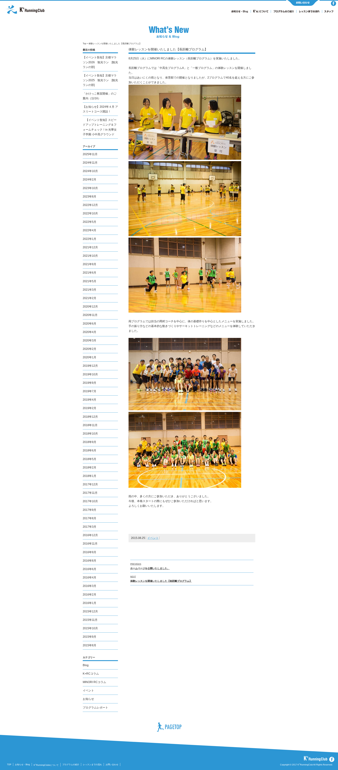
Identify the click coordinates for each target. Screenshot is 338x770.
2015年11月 (90, 619)
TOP (9, 764)
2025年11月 (90, 154)
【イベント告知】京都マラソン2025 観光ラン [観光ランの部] (100, 80)
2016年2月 (89, 594)
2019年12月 (90, 365)
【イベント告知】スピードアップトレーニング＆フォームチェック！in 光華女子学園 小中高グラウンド (100, 127)
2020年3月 (89, 340)
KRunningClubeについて (46, 765)
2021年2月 (89, 298)
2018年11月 (90, 425)
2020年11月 (90, 314)
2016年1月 (89, 602)
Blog (86, 665)
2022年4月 (89, 230)
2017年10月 (90, 501)
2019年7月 (89, 391)
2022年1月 (89, 238)
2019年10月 (90, 374)
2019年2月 (89, 408)
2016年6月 (89, 569)
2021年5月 (89, 281)
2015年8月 (89, 645)
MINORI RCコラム (94, 682)
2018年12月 (90, 416)
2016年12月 (90, 535)
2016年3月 (89, 585)
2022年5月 (89, 221)
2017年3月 (89, 526)
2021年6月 (89, 272)
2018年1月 (89, 475)
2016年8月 (89, 560)
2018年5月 (89, 459)
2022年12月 (90, 204)
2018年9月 (89, 442)
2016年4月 (89, 577)
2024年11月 (90, 162)
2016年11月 (90, 543)
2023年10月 (90, 188)
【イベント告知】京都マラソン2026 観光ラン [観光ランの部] (100, 62)
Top (84, 43)
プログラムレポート (95, 707)
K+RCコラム (91, 673)
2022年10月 (90, 213)
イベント (153, 537)
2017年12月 (90, 484)
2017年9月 (89, 509)
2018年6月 (89, 450)
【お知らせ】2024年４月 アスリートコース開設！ (100, 109)
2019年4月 (89, 399)
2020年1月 (89, 357)
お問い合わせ (112, 764)
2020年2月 (89, 348)
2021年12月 (90, 247)
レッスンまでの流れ (92, 764)
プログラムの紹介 (70, 764)
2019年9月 (89, 382)
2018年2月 (89, 467)
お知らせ (88, 698)
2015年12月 (90, 611)
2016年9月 (89, 552)
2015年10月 (90, 628)
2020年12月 (90, 306)
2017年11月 (90, 492)
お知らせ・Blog (22, 764)
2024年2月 (89, 179)
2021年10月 (90, 255)
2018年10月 (90, 433)
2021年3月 (89, 289)
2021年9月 (89, 264)
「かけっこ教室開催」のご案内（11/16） (100, 96)
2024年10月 (90, 171)
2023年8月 (89, 196)
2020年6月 (89, 323)
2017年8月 (89, 518)
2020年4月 (89, 332)
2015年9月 (89, 636)
